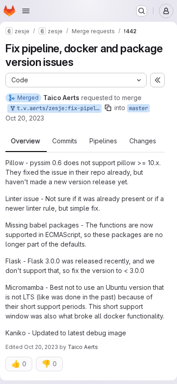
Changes (142, 141)
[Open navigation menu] (26, 11)
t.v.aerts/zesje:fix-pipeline (58, 108)
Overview (25, 141)
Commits (64, 141)
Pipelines (103, 141)
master (138, 108)
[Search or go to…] (141, 10)
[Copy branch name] (108, 107)
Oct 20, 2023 (24, 118)
